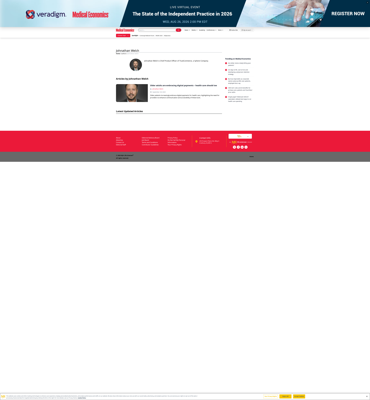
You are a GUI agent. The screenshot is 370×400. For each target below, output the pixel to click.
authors (123, 54)
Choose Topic (122, 35)
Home (118, 54)
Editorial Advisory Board (150, 138)
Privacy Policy (172, 138)
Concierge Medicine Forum (147, 35)
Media (194, 30)
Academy (202, 30)
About (118, 138)
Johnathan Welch (157, 89)
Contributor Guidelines (150, 145)
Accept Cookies (299, 396)
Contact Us (120, 142)
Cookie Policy (82, 398)
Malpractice (167, 35)
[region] (185, 396)
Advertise (119, 140)
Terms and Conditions (150, 142)
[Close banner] (367, 2)
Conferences (211, 30)
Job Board (145, 140)
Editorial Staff (121, 145)
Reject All (285, 396)
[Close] (367, 396)
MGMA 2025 (159, 35)
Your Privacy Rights (175, 145)
